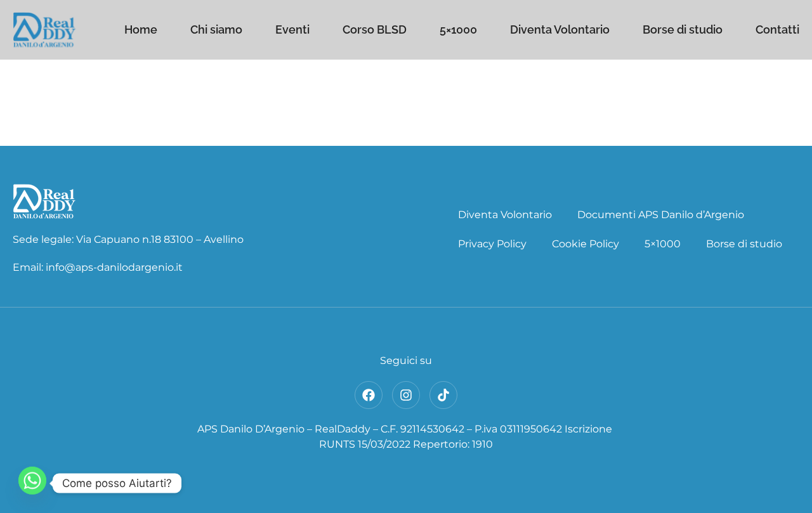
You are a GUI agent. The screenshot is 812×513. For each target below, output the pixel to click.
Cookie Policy (585, 244)
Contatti (777, 29)
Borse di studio (683, 29)
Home (140, 29)
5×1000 (458, 29)
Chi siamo (216, 29)
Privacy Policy (492, 244)
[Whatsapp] (32, 483)
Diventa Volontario (560, 29)
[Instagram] (406, 395)
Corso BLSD (375, 29)
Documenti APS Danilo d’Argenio (660, 215)
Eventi (292, 29)
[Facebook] (369, 395)
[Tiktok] (443, 395)
